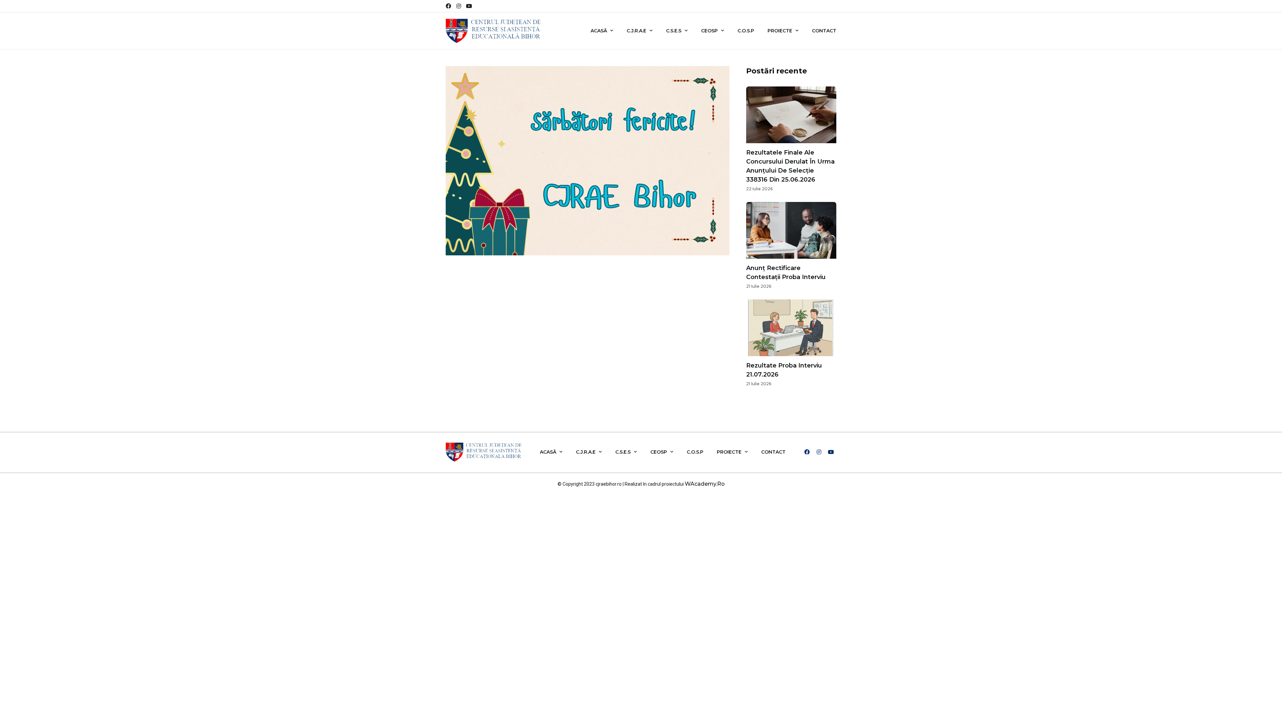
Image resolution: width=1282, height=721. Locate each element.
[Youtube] (469, 6)
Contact (824, 31)
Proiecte (780, 31)
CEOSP (709, 31)
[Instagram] (458, 6)
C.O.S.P (745, 31)
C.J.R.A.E (636, 31)
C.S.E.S (673, 31)
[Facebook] (448, 6)
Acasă (599, 31)
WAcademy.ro (705, 484)
